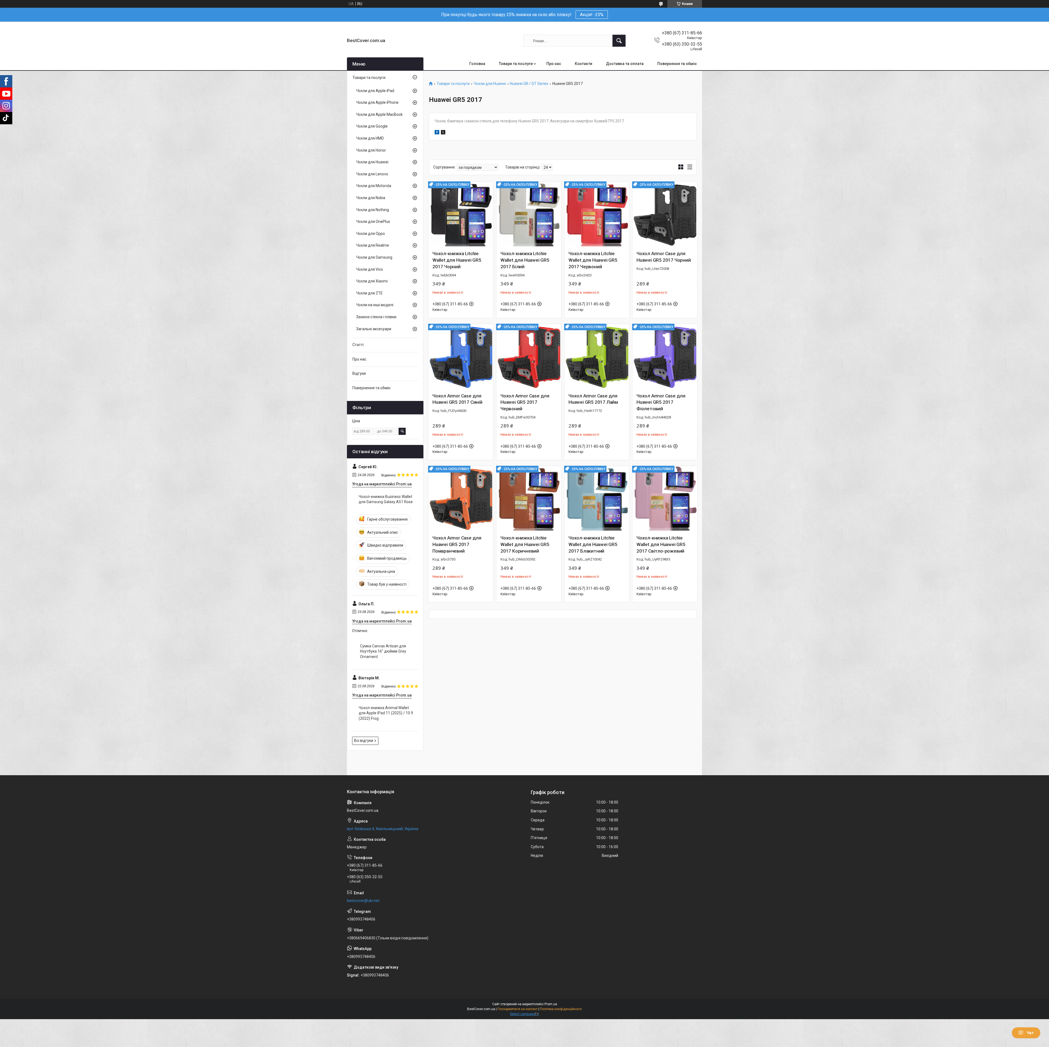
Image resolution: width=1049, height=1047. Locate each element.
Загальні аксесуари (373, 329)
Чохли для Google (372, 126)
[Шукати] (619, 41)
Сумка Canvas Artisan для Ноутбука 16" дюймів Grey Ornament (383, 651)
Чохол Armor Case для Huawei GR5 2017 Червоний (524, 402)
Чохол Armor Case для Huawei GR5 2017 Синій (457, 399)
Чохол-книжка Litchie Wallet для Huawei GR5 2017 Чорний (456, 260)
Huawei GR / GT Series (529, 84)
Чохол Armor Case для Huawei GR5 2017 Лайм (593, 399)
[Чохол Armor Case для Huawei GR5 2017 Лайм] (596, 356)
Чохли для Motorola (373, 186)
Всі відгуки (363, 740)
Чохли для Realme (372, 245)
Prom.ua (550, 1004)
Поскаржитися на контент (517, 1009)
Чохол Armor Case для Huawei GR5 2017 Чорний (664, 257)
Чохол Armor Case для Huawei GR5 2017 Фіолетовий (661, 402)
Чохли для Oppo (370, 233)
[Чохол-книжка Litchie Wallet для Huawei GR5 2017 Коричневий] (528, 498)
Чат (1030, 1033)
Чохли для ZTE (369, 293)
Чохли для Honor (371, 150)
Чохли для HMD (370, 138)
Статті (358, 345)
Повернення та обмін (677, 63)
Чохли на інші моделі (374, 305)
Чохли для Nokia (370, 198)
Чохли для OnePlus (373, 221)
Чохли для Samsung (374, 257)
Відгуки (359, 373)
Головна (477, 63)
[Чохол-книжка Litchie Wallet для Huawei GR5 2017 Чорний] (460, 214)
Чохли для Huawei (490, 84)
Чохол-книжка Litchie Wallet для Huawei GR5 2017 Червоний (592, 260)
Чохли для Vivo (369, 269)
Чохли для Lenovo (372, 174)
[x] (443, 133)
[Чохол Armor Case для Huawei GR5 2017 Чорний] (664, 214)
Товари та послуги (516, 63)
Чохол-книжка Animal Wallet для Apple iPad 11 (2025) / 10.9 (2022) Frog (386, 713)
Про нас (553, 63)
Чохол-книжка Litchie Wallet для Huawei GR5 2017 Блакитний (592, 544)
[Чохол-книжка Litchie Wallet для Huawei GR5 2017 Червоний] (596, 214)
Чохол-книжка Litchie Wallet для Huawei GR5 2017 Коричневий (524, 544)
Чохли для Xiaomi (372, 281)
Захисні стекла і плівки (376, 317)
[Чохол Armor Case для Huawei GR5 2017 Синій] (460, 356)
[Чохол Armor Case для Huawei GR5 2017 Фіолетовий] (664, 356)
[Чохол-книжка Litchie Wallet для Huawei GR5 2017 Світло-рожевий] (664, 498)
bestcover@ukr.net (363, 900)
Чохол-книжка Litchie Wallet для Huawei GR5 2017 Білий (524, 260)
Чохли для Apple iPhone (377, 102)
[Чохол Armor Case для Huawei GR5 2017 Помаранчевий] (460, 498)
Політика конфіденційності (561, 1009)
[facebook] (437, 133)
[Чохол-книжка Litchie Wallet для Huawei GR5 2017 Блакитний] (596, 498)
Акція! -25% (591, 14)
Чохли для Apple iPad (375, 91)
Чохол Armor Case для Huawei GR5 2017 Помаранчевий (456, 544)
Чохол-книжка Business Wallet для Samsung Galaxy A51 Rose (386, 499)
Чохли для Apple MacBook (379, 114)
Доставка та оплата (625, 63)
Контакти (583, 63)
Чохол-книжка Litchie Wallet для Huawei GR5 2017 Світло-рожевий (661, 544)
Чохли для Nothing (372, 210)
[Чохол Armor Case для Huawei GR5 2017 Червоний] (528, 356)
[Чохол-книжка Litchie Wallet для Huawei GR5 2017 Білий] (528, 214)
